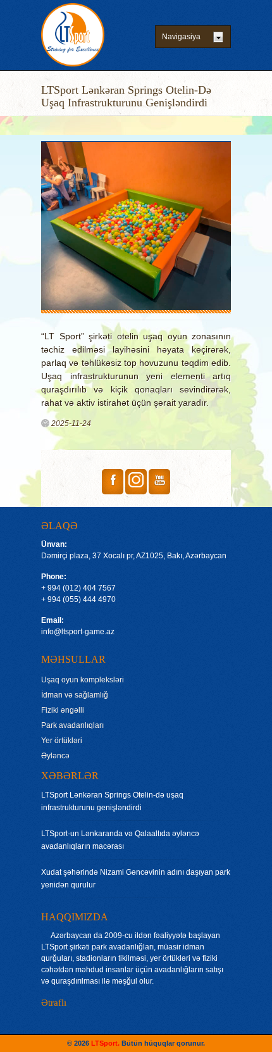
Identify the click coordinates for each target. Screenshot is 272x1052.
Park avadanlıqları (72, 725)
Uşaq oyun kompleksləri (82, 679)
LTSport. (104, 1043)
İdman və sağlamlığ (74, 695)
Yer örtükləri (61, 740)
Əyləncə (55, 755)
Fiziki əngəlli (62, 710)
